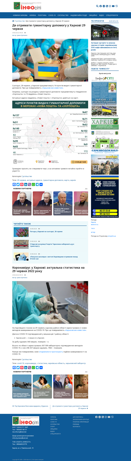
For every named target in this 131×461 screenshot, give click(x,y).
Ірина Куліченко (22, 35)
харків (73, 180)
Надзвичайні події (78, 15)
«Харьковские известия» (52, 88)
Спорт (52, 426)
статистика (42, 363)
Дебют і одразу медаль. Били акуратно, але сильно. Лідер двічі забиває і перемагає (104, 64)
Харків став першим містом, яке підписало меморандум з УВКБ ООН (103, 54)
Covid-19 (52, 15)
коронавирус (30, 363)
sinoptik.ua (112, 236)
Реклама (76, 424)
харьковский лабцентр (76, 363)
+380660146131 (21, 429)
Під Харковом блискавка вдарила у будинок (31, 406)
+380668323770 (21, 444)
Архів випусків (113, 21)
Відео (101, 15)
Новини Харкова (20, 15)
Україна (32, 15)
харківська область (56, 363)
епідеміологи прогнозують (51, 352)
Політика (42, 15)
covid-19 (20, 363)
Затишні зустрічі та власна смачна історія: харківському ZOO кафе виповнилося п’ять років (104, 46)
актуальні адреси (34, 180)
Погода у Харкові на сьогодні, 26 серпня (46, 231)
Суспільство (63, 15)
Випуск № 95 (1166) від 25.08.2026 (105, 115)
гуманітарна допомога (53, 180)
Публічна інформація (81, 422)
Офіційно (93, 15)
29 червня (21, 180)
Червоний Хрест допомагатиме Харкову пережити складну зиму (104, 59)
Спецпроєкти (112, 15)
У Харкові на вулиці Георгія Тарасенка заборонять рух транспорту (52, 245)
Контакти (76, 426)
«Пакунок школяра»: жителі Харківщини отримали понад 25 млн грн (54, 258)
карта (66, 180)
